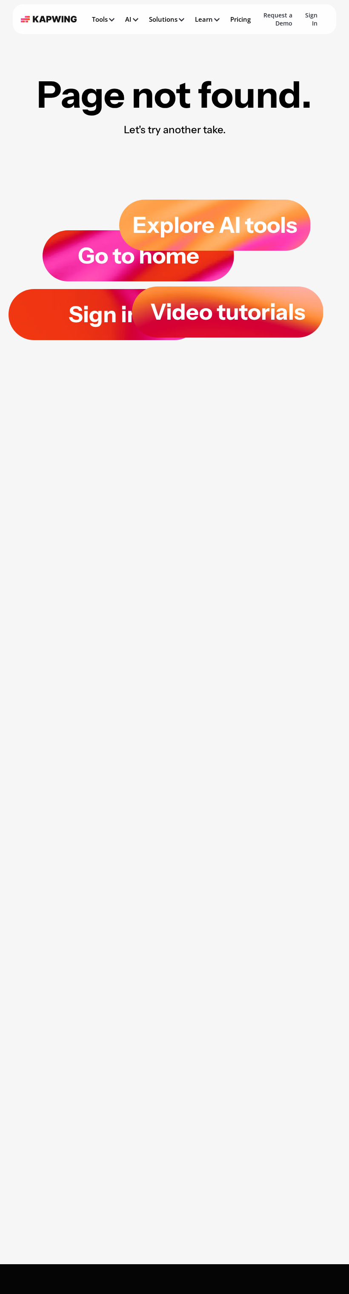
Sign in (104, 314)
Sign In (311, 19)
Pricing (240, 19)
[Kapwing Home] (48, 19)
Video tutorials (227, 311)
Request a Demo (277, 19)
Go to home (138, 255)
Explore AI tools (215, 225)
